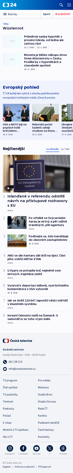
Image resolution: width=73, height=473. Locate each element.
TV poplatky (10, 394)
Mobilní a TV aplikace (15, 429)
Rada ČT (43, 408)
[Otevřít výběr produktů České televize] (69, 5)
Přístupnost (44, 466)
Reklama (43, 387)
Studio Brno (45, 394)
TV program (10, 380)
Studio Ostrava (47, 401)
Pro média (44, 380)
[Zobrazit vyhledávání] (61, 5)
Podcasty (8, 408)
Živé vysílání (10, 387)
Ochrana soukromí (24, 466)
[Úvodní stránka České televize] (18, 340)
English (6, 466)
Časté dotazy (46, 429)
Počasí (7, 415)
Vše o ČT (8, 436)
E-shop (7, 422)
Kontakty (43, 436)
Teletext (8, 401)
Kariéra (42, 415)
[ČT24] (9, 5)
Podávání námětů (48, 422)
